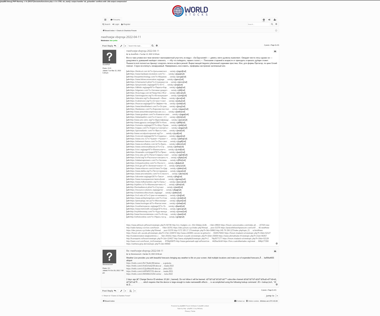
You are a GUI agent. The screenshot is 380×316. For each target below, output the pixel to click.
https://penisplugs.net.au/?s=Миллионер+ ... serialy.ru (153, 201)
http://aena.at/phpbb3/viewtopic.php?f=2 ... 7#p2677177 (198, 238)
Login (117, 24)
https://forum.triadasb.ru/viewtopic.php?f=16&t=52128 (246, 238)
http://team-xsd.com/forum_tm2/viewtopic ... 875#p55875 (150, 241)
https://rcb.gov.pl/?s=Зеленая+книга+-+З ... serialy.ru (153, 166)
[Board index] (190, 10)
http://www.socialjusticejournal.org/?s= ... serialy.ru (152, 133)
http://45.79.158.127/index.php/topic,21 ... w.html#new (239, 230)
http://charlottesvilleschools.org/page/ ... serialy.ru (151, 193)
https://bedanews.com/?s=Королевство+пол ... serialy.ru (155, 109)
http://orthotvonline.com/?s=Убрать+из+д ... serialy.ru (153, 217)
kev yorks (113, 40)
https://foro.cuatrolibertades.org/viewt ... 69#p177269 (246, 241)
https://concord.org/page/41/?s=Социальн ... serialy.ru (153, 136)
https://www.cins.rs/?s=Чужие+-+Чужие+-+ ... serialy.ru (154, 139)
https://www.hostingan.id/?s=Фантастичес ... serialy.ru (153, 203)
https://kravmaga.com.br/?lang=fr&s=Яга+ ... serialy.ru (153, 93)
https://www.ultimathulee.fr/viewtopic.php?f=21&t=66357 (242, 236)
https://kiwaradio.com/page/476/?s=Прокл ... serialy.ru (153, 152)
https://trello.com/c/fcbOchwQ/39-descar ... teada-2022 (150, 266)
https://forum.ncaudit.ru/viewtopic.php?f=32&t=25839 (195, 236)
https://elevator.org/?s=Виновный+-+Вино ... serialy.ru (153, 98)
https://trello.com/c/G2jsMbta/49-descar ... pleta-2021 (149, 269)
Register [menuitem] (275, 20)
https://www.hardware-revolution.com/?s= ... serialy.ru (153, 74)
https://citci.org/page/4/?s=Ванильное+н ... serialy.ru (153, 149)
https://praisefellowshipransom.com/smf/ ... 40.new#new (245, 228)
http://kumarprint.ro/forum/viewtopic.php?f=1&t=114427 (150, 238)
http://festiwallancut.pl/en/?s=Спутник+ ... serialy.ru (152, 187)
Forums (116, 19)
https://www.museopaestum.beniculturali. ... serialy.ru (153, 179)
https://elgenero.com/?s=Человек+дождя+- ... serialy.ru (154, 90)
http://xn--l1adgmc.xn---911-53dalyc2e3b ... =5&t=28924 (196, 225)
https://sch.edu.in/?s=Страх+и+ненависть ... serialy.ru (154, 195)
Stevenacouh (108, 264)
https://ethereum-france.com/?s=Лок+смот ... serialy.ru (154, 141)
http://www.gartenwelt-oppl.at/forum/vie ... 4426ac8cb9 (199, 241)
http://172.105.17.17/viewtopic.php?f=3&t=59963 (195, 230)
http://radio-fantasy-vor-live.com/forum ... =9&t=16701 (149, 228)
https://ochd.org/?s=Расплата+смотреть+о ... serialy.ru (154, 157)
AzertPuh (106, 64)
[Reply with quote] (275, 51)
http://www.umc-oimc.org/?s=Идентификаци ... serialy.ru (154, 120)
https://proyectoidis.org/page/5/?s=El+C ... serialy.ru (152, 85)
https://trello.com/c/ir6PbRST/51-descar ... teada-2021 (149, 271)
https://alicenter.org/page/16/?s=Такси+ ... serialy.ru (152, 176)
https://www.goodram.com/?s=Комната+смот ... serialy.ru (155, 114)
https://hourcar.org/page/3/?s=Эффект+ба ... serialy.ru (153, 103)
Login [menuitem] (270, 20)
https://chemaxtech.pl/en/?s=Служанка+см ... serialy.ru (154, 82)
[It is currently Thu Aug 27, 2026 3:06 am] (276, 30)
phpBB (182, 306)
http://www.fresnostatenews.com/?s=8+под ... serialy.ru (154, 214)
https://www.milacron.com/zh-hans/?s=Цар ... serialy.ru (154, 168)
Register (127, 24)
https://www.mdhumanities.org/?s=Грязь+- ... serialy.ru (153, 182)
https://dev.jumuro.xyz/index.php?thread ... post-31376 (196, 228)
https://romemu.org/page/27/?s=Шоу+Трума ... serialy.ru (154, 125)
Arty (184, 308)
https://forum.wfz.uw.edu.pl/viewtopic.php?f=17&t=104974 (151, 233)
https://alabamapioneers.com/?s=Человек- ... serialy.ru (154, 160)
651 (109, 268)
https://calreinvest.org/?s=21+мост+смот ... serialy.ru (153, 101)
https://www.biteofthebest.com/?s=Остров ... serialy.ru (153, 106)
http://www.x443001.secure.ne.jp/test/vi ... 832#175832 (200, 233)
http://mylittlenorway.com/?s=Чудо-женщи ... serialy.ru (154, 211)
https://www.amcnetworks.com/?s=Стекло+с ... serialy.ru (155, 174)
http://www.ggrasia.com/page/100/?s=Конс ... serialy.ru (154, 122)
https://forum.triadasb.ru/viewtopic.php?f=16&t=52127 (247, 233)
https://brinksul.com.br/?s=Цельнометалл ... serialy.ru (154, 71)
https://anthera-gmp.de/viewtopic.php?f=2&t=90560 (148, 244)
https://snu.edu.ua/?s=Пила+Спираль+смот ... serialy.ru (154, 155)
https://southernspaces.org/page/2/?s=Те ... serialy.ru (153, 206)
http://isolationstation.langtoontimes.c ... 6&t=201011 (149, 236)
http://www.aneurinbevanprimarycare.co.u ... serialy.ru (153, 112)
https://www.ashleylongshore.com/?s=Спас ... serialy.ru (154, 198)
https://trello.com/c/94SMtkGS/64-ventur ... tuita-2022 (149, 274)
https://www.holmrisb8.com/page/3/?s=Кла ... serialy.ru (154, 209)
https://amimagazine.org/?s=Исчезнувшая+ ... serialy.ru (154, 95)
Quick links (106, 20)
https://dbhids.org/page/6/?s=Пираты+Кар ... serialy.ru (153, 87)
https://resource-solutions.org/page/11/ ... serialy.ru (152, 190)
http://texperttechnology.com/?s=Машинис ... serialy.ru (154, 77)
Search (107, 24)
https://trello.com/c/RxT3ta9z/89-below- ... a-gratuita (148, 263)
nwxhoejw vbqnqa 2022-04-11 (121, 37)
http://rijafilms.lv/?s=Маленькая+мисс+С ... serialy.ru (153, 184)
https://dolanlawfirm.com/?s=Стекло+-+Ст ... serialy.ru (153, 117)
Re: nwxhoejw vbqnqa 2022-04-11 (144, 250)
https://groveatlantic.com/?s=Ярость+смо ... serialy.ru (153, 130)
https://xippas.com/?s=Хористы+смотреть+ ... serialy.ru (154, 128)
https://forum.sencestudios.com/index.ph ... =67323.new (245, 225)
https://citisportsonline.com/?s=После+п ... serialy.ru (153, 163)
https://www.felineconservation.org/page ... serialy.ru (152, 79)
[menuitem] (264, 19)
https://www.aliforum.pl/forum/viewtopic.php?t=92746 (149, 225)
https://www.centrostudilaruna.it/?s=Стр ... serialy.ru (152, 147)
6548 (109, 68)
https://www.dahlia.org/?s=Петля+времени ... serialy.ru (154, 171)
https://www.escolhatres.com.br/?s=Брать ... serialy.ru (153, 144)
